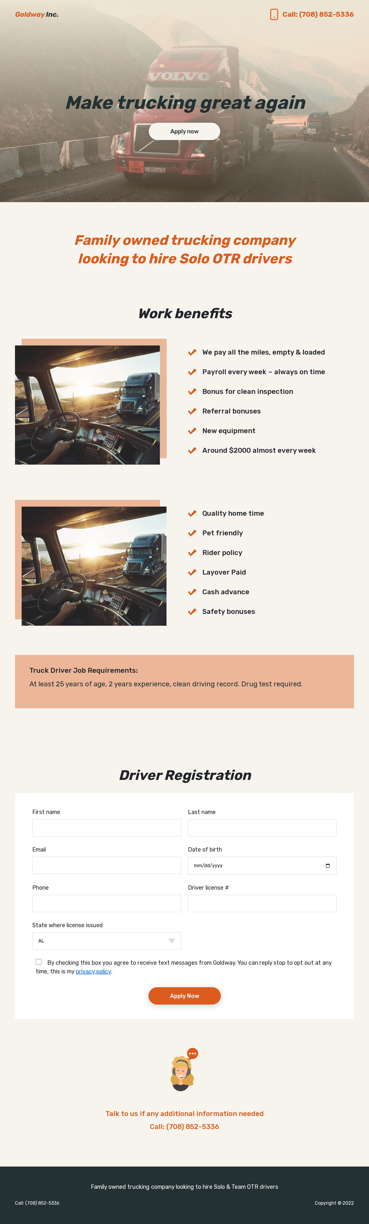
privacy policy (93, 971)
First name (46, 811)
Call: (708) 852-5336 (184, 1127)
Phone (40, 887)
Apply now (184, 131)
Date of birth (205, 849)
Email (39, 849)
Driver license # (208, 887)
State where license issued (67, 925)
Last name (202, 811)
